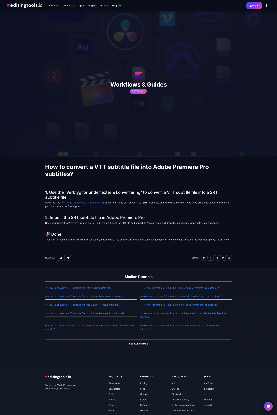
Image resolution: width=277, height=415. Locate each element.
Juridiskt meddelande (183, 410)
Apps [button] (81, 5)
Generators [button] (53, 5)
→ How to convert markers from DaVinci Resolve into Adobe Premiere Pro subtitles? (180, 327)
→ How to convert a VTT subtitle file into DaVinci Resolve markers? (82, 304)
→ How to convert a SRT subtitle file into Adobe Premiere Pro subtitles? (179, 304)
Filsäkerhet (178, 394)
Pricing (143, 383)
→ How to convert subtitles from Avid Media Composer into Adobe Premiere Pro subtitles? (89, 327)
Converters (114, 388)
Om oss (144, 394)
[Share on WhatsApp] (204, 258)
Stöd (142, 388)
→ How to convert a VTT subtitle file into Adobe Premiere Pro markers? (84, 296)
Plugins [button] (92, 5)
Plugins (112, 399)
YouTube (208, 383)
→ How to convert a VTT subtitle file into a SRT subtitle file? (78, 287)
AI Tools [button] (104, 5)
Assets (112, 405)
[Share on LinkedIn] (223, 258)
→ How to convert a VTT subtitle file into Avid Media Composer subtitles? (180, 296)
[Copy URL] (229, 258)
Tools (111, 394)
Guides (112, 410)
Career (143, 399)
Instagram (209, 388)
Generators (114, 383)
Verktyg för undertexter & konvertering (82, 202)
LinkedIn (208, 405)
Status (175, 388)
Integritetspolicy (180, 399)
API (173, 383)
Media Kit (145, 410)
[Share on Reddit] (217, 258)
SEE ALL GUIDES (138, 343)
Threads (208, 399)
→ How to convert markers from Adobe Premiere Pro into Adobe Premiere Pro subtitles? (183, 315)
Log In (255, 5)
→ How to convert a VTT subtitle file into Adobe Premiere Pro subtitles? (179, 287)
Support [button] (116, 5)
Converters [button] (69, 5)
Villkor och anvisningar (183, 405)
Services (144, 405)
